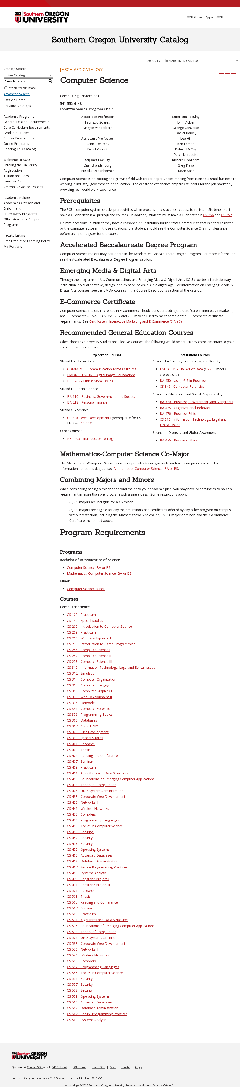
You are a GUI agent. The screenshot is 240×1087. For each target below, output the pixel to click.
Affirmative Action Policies (23, 187)
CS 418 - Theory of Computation (91, 785)
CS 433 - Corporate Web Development (96, 796)
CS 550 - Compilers (81, 961)
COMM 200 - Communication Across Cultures (101, 369)
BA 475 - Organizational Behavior (185, 407)
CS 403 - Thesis (78, 750)
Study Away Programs (20, 214)
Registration (13, 170)
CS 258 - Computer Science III (89, 661)
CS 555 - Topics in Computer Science (95, 972)
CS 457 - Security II (81, 837)
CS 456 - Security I (80, 832)
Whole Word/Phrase (22, 88)
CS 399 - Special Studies (85, 738)
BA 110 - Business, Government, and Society (101, 396)
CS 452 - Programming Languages (93, 820)
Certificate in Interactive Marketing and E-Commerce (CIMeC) (135, 321)
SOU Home (79, 1067)
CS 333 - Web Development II (89, 697)
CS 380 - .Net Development (88, 732)
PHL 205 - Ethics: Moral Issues (90, 381)
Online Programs (16, 143)
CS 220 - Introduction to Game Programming (101, 644)
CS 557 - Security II (81, 984)
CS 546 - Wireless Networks (88, 955)
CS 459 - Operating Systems (88, 849)
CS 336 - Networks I (82, 702)
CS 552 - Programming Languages (93, 967)
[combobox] (193, 60)
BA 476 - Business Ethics (178, 413)
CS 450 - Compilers (81, 814)
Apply (138, 1067)
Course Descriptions (19, 138)
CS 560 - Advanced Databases (90, 1002)
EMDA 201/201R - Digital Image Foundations (101, 375)
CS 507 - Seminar (80, 908)
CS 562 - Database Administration (92, 1008)
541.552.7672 (60, 1067)
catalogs (74, 1085)
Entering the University (21, 165)
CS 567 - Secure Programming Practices (97, 1014)
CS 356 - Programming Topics (89, 714)
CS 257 (226, 215)
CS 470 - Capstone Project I (88, 879)
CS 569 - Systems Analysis (87, 1020)
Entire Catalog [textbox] (15, 75)
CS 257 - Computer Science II (89, 655)
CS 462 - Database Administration (92, 861)
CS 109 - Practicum (81, 614)
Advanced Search (17, 94)
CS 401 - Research (81, 744)
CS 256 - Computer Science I (88, 650)
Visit (113, 1067)
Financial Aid (13, 181)
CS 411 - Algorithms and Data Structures (97, 773)
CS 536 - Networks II (82, 949)
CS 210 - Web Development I (89, 418)
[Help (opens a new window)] (233, 71)
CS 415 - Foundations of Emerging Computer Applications (110, 779)
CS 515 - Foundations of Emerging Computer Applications (110, 925)
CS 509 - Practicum (81, 914)
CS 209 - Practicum (81, 632)
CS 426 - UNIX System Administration (95, 790)
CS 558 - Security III (81, 990)
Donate (125, 1067)
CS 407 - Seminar (80, 761)
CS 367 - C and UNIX (82, 726)
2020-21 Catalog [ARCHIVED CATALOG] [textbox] (173, 60)
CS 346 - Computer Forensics (182, 386)
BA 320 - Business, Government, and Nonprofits (196, 402)
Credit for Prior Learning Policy (27, 241)
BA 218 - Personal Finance (87, 402)
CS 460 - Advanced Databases (90, 855)
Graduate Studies (17, 133)
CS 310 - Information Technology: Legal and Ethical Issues (111, 667)
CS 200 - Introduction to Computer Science (99, 626)
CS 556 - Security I (80, 978)
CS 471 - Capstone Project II (88, 885)
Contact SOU (35, 1067)
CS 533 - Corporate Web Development (96, 943)
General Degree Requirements (26, 122)
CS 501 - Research (81, 890)
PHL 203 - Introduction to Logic (91, 438)
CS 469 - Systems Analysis (87, 873)
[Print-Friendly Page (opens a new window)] (227, 71)
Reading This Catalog (20, 149)
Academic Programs (19, 116)
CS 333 (86, 423)
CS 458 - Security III (81, 843)
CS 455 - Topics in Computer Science (95, 826)
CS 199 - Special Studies (85, 620)
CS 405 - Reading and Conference (92, 755)
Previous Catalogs (17, 105)
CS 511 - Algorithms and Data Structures (97, 920)
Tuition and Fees (16, 176)
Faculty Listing (14, 235)
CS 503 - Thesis (78, 896)
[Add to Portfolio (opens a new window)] (221, 71)
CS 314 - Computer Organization (91, 679)
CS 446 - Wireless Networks (88, 808)
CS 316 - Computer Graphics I (89, 691)
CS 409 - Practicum (81, 767)
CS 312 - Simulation (82, 673)
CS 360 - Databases (82, 720)
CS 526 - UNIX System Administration (95, 937)
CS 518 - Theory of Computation (91, 932)
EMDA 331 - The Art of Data (181, 369)
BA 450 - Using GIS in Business (183, 380)
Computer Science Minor (86, 589)
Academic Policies (17, 197)
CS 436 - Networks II (82, 802)
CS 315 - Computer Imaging (88, 685)
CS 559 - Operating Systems (88, 996)
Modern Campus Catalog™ (158, 1085)
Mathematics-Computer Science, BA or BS (146, 468)
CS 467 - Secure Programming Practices (97, 867)
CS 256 (208, 215)
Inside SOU (98, 1067)
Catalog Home (15, 100)
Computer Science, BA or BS (88, 567)
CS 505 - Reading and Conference (92, 902)
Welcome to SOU (17, 159)
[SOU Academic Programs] (42, 17)
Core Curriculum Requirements (27, 127)
